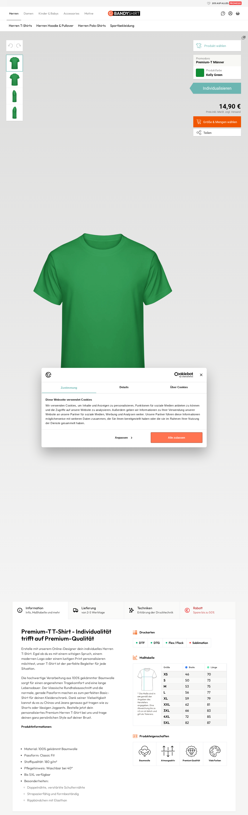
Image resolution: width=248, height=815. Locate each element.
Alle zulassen (176, 437)
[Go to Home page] (124, 13)
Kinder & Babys (48, 13)
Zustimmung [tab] (69, 387)
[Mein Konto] (230, 13)
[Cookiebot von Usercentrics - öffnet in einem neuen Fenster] (177, 375)
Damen (28, 13)
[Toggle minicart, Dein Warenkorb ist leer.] (237, 13)
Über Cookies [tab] (179, 387)
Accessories (71, 13)
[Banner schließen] (201, 375)
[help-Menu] (223, 13)
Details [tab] (124, 387)
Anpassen (121, 437)
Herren (14, 13)
